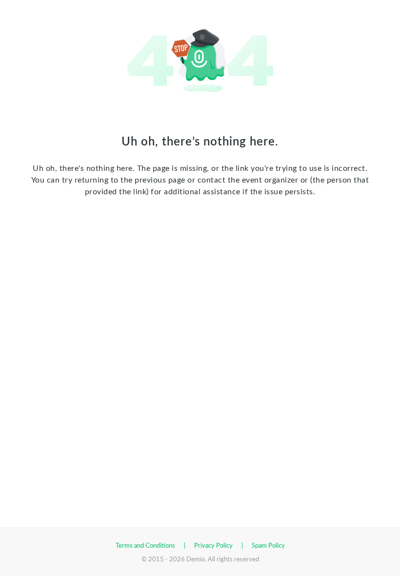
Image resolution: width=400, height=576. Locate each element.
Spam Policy (268, 546)
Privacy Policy (213, 546)
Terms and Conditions (145, 546)
